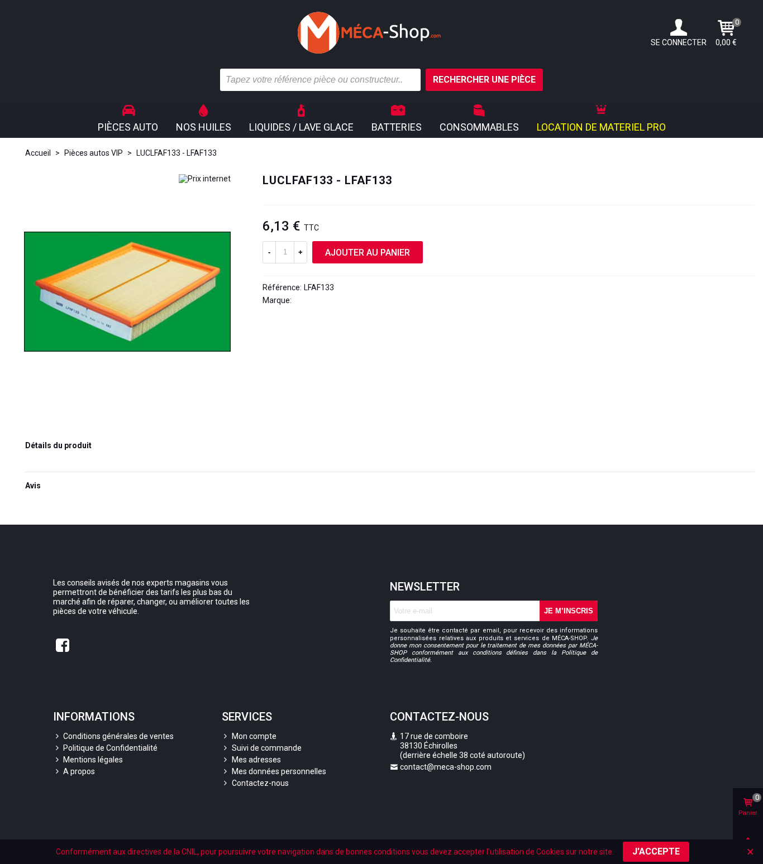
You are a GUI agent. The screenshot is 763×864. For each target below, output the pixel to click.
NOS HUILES (203, 127)
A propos (79, 771)
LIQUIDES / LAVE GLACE (301, 127)
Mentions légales (93, 759)
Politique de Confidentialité (110, 747)
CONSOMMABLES (479, 127)
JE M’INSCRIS (568, 611)
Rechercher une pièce (484, 79)
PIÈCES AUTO (128, 127)
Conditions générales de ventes (118, 736)
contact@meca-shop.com (446, 766)
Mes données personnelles (279, 771)
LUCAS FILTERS (321, 300)
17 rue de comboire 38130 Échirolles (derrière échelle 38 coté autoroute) (457, 746)
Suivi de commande (267, 747)
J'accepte (656, 851)
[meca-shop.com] (381, 33)
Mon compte (254, 736)
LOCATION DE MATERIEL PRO (601, 127)
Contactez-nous (260, 783)
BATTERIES (396, 127)
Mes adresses (256, 759)
